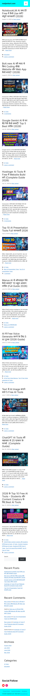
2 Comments (7, 113)
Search (6, 556)
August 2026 (7, 645)
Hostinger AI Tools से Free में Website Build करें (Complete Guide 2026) (13, 176)
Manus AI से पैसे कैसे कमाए (10, 325)
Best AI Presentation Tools (11, 269)
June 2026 (7, 650)
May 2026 (7, 652)
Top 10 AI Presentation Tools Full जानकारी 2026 (15, 229)
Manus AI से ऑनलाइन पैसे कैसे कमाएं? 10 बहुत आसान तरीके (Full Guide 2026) (14, 283)
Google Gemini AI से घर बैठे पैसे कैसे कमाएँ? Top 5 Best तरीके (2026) (14, 123)
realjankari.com (8, 3)
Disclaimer (24, 691)
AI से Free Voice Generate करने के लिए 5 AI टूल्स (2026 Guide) (14, 336)
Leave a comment (9, 56)
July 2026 (7, 648)
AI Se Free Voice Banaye (11, 378)
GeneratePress (24, 693)
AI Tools (6, 111)
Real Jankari (7, 601)
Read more (8, 50)
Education (7, 54)
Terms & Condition (15, 691)
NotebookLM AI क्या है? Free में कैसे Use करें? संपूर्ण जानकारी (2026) (14, 13)
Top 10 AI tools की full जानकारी (14, 548)
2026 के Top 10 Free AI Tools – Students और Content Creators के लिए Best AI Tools (15, 498)
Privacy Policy (6, 691)
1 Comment (7, 273)
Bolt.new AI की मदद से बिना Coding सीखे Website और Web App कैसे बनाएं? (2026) (14, 68)
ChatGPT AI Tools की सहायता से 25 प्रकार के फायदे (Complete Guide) (13, 442)
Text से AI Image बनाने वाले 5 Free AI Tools (13, 390)
